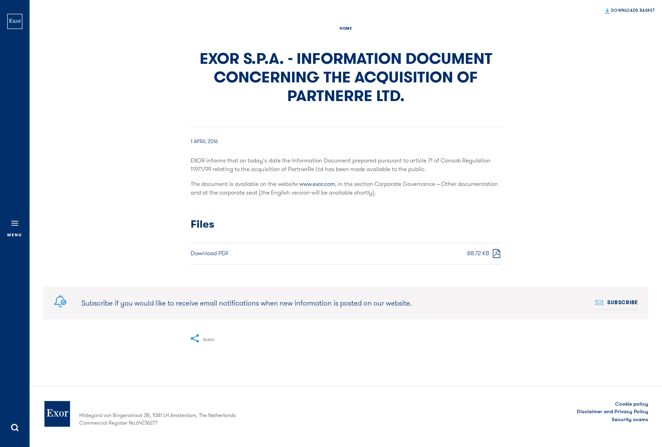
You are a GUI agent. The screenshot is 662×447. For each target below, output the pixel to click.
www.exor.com (317, 184)
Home (346, 28)
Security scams (630, 419)
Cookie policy (631, 404)
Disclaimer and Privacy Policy (612, 411)
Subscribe (622, 302)
